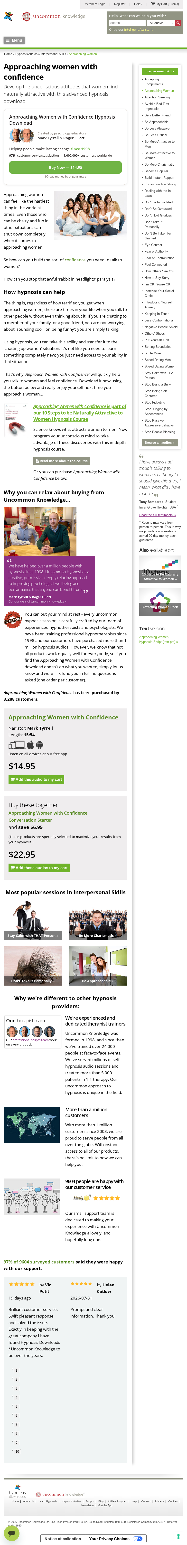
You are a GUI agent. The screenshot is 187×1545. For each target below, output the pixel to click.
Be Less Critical (156, 135)
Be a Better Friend (157, 115)
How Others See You (159, 271)
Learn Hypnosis (47, 1501)
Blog (100, 1501)
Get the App (105, 1505)
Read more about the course (63, 461)
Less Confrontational (159, 320)
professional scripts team (30, 1040)
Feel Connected (156, 264)
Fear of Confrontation (159, 258)
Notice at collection (63, 1538)
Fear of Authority (156, 251)
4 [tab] (16, 1397)
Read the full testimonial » (157, 515)
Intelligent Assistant (138, 29)
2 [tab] (16, 1379)
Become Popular (156, 171)
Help (134, 1501)
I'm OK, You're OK (157, 284)
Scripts (90, 1501)
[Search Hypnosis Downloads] (178, 23)
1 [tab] (16, 1370)
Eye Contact (153, 245)
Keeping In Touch (157, 314)
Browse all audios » (159, 442)
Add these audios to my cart (41, 868)
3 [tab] (16, 1388)
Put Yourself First (157, 340)
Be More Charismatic (159, 164)
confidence (75, 260)
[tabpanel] (34, 1320)
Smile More (153, 353)
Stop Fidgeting (155, 402)
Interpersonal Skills (159, 71)
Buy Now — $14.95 (65, 167)
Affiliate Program (117, 1501)
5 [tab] (16, 1406)
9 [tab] (16, 1442)
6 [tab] (16, 1415)
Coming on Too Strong (160, 184)
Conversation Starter (30, 820)
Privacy (159, 1501)
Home (15, 1501)
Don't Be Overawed (158, 209)
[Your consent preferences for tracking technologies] (178, 1536)
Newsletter (87, 1505)
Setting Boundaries (158, 347)
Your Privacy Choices (109, 1538)
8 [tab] (16, 1433)
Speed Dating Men (158, 360)
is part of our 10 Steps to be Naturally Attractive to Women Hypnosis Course (79, 412)
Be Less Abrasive (157, 128)
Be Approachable (156, 122)
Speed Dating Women (160, 366)
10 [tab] (17, 1451)
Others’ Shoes (155, 333)
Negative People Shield (161, 327)
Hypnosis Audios (71, 1501)
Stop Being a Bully (158, 384)
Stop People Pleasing (160, 432)
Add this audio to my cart (39, 779)
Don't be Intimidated (159, 202)
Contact (145, 1501)
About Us (28, 1501)
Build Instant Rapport (159, 177)
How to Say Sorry (157, 278)
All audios (157, 23)
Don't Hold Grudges (158, 215)
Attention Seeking (157, 97)
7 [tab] (16, 1424)
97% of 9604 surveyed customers (39, 1262)
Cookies (173, 1501)
